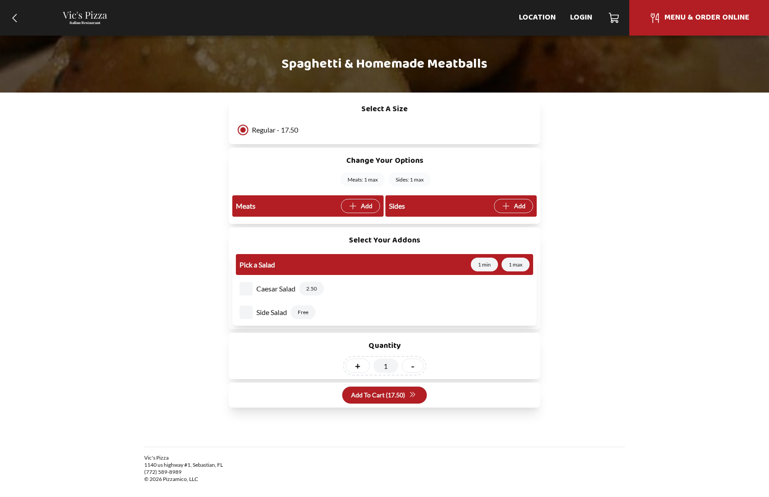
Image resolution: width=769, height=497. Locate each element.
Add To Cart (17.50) (378, 395)
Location (537, 17)
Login (581, 17)
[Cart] (614, 18)
